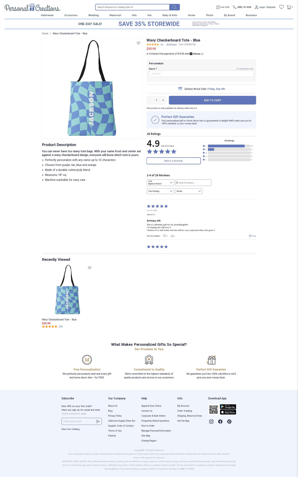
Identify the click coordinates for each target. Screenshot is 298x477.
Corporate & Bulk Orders (153, 416)
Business (251, 15)
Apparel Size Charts (151, 406)
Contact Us (146, 411)
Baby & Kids (170, 15)
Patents (112, 435)
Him (134, 15)
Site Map (145, 435)
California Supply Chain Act (121, 421)
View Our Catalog (70, 429)
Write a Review (173, 160)
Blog (110, 411)
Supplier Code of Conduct (121, 426)
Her (149, 15)
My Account (183, 406)
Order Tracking (184, 411)
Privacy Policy (115, 416)
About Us (112, 406)
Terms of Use (115, 430)
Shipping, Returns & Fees (189, 416)
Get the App (183, 421)
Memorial (115, 15)
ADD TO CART (212, 100)
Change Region (148, 440)
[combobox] (160, 182)
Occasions (70, 15)
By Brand (229, 15)
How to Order (148, 426)
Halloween (47, 15)
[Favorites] (282, 7)
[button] (229, 146)
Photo (209, 15)
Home (191, 15)
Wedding (93, 15)
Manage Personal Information (156, 430)
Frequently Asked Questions (155, 421)
